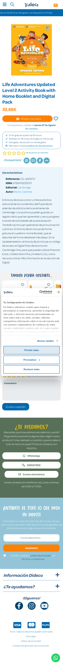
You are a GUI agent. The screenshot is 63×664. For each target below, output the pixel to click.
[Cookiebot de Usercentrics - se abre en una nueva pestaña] (39, 292)
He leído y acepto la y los (33, 557)
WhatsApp (33, 455)
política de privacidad (40, 555)
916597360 (34, 465)
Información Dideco (23, 575)
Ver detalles (31, 128)
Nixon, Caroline (23, 191)
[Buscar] (11, 5)
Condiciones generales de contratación (31, 645)
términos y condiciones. (33, 559)
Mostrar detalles (45, 341)
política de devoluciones (40, 145)
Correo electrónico (33, 474)
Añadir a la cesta (31, 118)
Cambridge (24, 187)
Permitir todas (31, 350)
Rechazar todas (32, 369)
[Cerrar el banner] (59, 292)
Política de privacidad (31, 641)
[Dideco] (31, 4)
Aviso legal (31, 636)
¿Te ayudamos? (19, 586)
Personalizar (29, 359)
